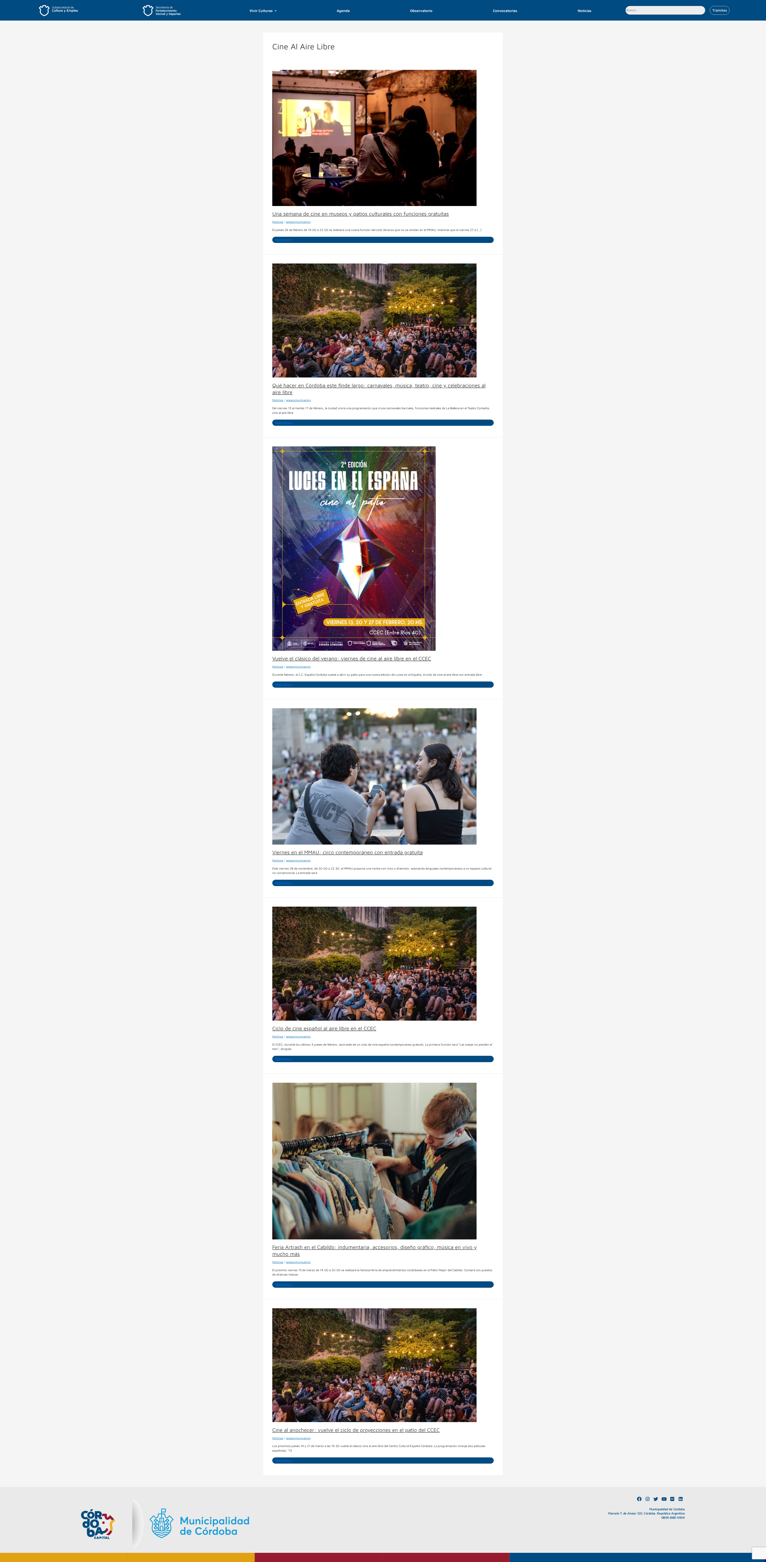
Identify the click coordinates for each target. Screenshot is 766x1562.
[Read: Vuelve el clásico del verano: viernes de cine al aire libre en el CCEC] (354, 548)
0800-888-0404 (673, 1517)
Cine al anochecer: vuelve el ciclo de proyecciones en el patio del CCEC (356, 1430)
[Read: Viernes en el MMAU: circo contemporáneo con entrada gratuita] (374, 776)
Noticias (584, 11)
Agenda (343, 11)
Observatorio (421, 11)
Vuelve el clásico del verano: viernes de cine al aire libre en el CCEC (351, 658)
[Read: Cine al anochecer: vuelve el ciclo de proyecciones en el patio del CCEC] (374, 1365)
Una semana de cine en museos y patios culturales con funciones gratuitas (360, 214)
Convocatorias (505, 11)
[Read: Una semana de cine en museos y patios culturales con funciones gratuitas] (374, 137)
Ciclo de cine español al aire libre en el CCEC (324, 1028)
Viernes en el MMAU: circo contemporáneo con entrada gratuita (347, 852)
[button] (263, 10)
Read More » (283, 239)
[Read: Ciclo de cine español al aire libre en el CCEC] (374, 963)
